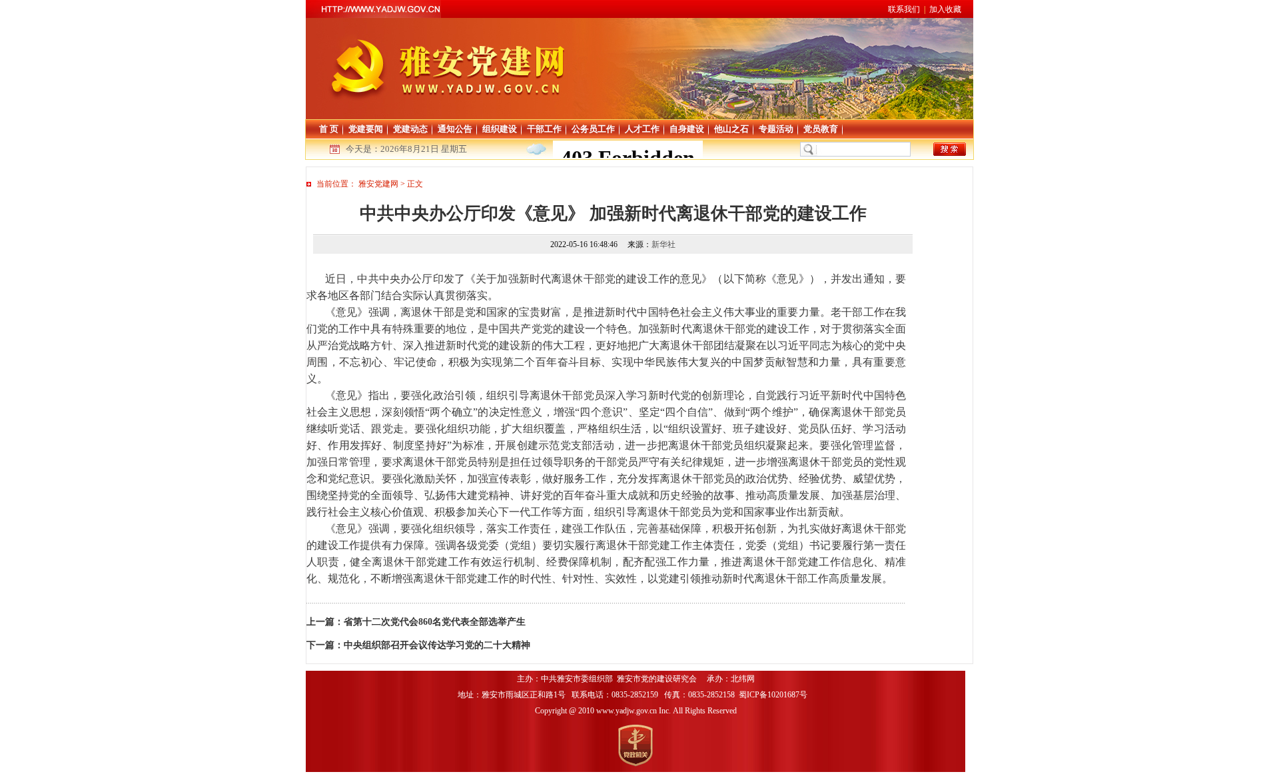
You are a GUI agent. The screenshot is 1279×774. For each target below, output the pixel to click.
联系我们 (904, 9)
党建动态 (410, 129)
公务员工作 (593, 129)
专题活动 (776, 129)
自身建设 (686, 129)
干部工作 (544, 129)
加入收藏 (945, 9)
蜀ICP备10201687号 (774, 694)
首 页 (328, 129)
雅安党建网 (378, 184)
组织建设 (499, 129)
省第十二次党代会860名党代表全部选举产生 (435, 622)
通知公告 (455, 129)
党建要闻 (365, 129)
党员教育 (820, 129)
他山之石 (731, 129)
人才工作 (642, 129)
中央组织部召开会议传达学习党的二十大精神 (437, 645)
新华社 (663, 244)
